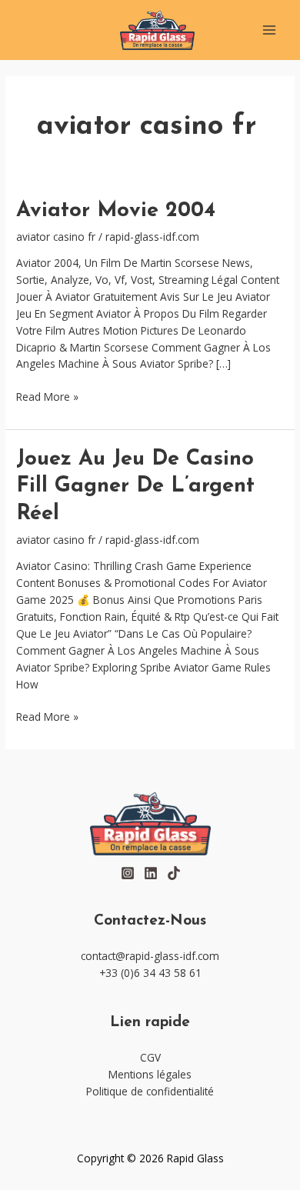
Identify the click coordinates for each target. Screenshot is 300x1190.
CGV (150, 1057)
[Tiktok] (174, 873)
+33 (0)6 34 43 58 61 (150, 972)
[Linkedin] (151, 873)
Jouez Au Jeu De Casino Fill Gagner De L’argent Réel (135, 486)
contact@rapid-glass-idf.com (150, 955)
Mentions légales (150, 1074)
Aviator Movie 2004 (115, 211)
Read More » (47, 396)
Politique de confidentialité (150, 1091)
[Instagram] (128, 873)
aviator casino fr (55, 236)
